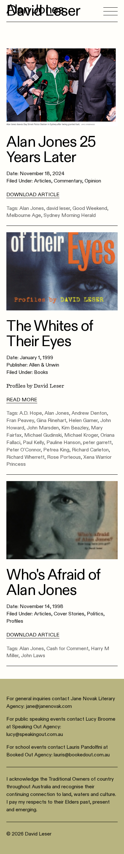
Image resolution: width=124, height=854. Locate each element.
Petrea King (56, 450)
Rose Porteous (64, 457)
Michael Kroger (81, 435)
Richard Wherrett (25, 457)
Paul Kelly (33, 442)
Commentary (68, 181)
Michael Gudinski (43, 435)
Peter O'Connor (23, 450)
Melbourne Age (23, 215)
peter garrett (97, 442)
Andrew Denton (89, 413)
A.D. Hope (30, 413)
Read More (21, 400)
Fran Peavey (20, 420)
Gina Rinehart (51, 420)
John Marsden (43, 428)
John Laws (33, 655)
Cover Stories (69, 614)
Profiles (14, 621)
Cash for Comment (67, 648)
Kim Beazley (74, 428)
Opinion (93, 181)
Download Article (32, 194)
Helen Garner (83, 420)
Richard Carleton (90, 450)
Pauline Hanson (63, 442)
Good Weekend (89, 208)
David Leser (43, 10)
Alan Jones (31, 208)
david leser (58, 208)
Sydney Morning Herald (70, 215)
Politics (95, 614)
